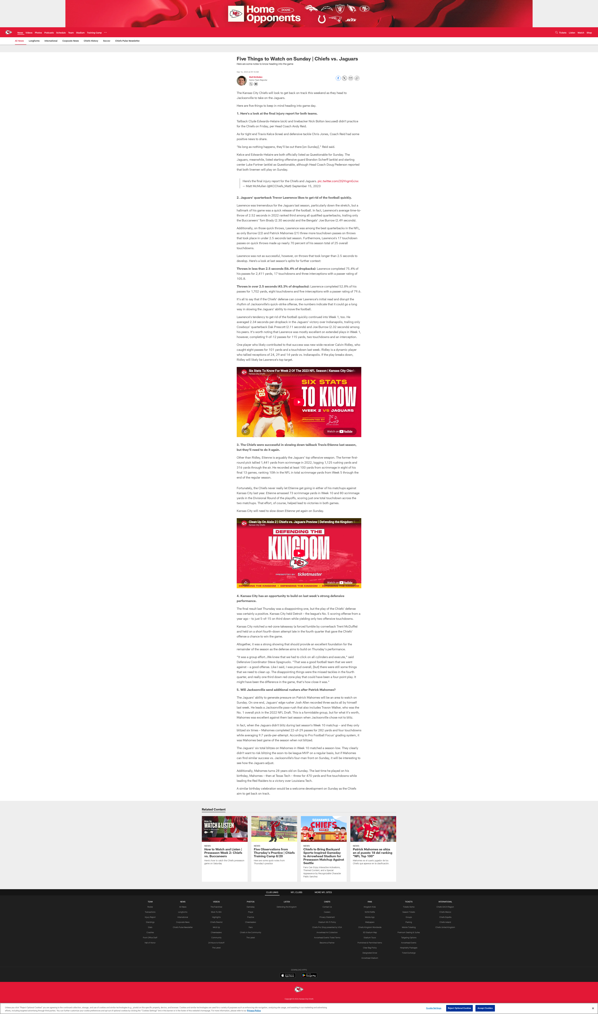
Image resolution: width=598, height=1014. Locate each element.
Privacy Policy (254, 1010)
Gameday (251, 907)
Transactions (150, 912)
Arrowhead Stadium (369, 958)
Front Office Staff (150, 937)
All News (182, 907)
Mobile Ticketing (409, 927)
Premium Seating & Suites (409, 932)
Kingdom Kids (370, 907)
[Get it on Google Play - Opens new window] (309, 977)
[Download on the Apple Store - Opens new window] (288, 975)
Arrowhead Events (408, 943)
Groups (409, 917)
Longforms (182, 912)
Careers (327, 912)
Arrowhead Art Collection (327, 932)
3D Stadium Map (370, 932)
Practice (250, 917)
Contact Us (327, 907)
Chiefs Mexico (445, 912)
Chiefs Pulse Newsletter (183, 927)
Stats (150, 927)
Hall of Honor (150, 943)
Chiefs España (445, 917)
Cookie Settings (433, 1008)
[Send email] (350, 80)
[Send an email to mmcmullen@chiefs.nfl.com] (256, 84)
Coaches (150, 932)
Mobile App (370, 917)
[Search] (556, 32)
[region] (299, 1008)
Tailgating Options (408, 937)
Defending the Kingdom (287, 907)
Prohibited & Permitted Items (370, 943)
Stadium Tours (370, 937)
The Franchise (216, 907)
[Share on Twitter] (344, 80)
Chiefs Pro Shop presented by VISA (327, 927)
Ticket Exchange (408, 953)
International (183, 917)
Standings (150, 922)
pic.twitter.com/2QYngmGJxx (338, 181)
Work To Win (216, 912)
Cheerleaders (216, 932)
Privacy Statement (327, 917)
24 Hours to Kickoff (216, 943)
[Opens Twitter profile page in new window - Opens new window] (251, 84)
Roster (150, 907)
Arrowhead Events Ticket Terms (327, 937)
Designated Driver (370, 953)
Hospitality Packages (408, 948)
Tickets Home (408, 907)
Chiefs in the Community (250, 932)
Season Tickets (408, 912)
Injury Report (150, 917)
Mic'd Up (216, 927)
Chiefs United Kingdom (445, 927)
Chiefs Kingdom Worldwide (369, 927)
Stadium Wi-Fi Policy (327, 922)
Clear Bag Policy (370, 948)
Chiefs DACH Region (445, 907)
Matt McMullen (255, 77)
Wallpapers (369, 922)
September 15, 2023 (306, 186)
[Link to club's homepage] (8, 32)
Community (216, 937)
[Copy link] (356, 78)
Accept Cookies (485, 1008)
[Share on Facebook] (338, 80)
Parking (409, 922)
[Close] (593, 1008)
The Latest (216, 948)
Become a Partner (327, 943)
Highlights (216, 917)
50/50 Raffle (370, 912)
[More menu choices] (105, 32)
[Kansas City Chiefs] (299, 989)
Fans (251, 927)
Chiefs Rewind (216, 922)
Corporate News (183, 922)
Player (250, 912)
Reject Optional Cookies (459, 1008)
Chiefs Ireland (445, 922)
